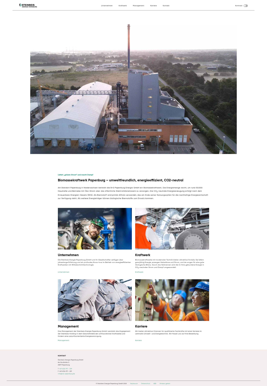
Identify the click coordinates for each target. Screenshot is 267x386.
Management (63, 340)
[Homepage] (28, 5)
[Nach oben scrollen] (262, 381)
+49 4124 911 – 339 (65, 369)
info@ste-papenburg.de (66, 374)
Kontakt (62, 356)
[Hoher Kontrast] (246, 5)
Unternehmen (63, 272)
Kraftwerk (139, 272)
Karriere (138, 340)
